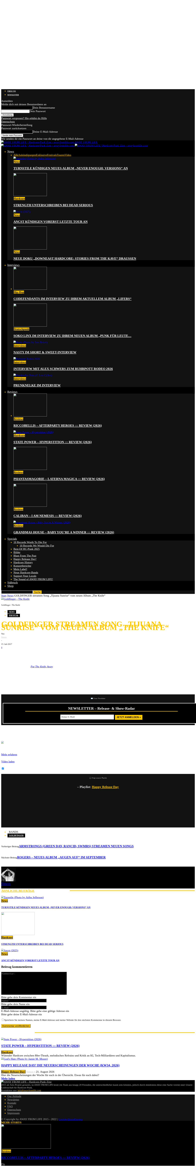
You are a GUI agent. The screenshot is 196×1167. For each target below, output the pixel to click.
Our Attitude (14, 1096)
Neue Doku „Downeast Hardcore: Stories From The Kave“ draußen (74, 258)
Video (68, 154)
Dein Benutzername (44, 107)
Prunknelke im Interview (37, 385)
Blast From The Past (24, 555)
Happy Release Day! (24, 559)
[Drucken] (33, 654)
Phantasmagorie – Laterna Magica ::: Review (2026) (59, 479)
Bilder (16, 552)
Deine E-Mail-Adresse (45, 131)
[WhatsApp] (24, 654)
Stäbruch (12, 582)
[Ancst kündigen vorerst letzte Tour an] (21, 211)
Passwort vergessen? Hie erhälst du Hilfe (24, 118)
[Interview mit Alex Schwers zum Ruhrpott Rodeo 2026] (26, 358)
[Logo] (38, 145)
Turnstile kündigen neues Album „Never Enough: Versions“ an (70, 168)
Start (3, 595)
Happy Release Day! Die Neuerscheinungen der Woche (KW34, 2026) (60, 1065)
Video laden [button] (8, 761)
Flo (3, 1164)
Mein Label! (20, 569)
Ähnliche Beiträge (17, 890)
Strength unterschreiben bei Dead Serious (53, 205)
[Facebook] (5, 654)
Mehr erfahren (9, 754)
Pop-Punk (13, 615)
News (10, 151)
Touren (61, 154)
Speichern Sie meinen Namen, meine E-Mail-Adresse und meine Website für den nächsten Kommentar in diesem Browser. (62, 1020)
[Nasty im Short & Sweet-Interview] (30, 342)
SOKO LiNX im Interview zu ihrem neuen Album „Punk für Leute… (72, 336)
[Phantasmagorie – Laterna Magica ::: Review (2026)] (30, 468)
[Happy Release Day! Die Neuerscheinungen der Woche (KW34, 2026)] (24, 1058)
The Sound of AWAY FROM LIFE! (33, 579)
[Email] (15, 654)
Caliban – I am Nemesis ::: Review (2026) (47, 516)
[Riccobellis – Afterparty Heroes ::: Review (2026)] (30, 415)
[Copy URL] (42, 654)
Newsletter (13, 95)
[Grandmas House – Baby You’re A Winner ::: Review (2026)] (41, 522)
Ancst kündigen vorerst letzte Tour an (50, 221)
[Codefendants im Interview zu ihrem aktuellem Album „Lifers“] (30, 288)
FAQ (10, 1106)
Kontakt (11, 1102)
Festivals (52, 154)
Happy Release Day (105, 787)
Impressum (13, 1113)
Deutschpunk (21, 329)
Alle (15, 154)
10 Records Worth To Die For (30, 542)
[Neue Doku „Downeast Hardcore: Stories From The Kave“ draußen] (30, 248)
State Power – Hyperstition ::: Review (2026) (52, 442)
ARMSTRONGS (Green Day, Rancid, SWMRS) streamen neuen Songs (76, 846)
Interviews (13, 265)
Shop (10, 585)
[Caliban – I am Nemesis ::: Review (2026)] (30, 505)
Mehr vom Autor (52, 890)
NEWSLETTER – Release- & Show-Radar (101, 708)
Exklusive (41, 154)
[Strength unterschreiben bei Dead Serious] (30, 195)
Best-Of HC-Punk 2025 (26, 548)
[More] (54, 654)
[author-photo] (8, 880)
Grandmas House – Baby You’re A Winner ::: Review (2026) (63, 532)
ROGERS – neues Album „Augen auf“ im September (61, 857)
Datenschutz (8, 121)
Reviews (12, 391)
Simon (4, 637)
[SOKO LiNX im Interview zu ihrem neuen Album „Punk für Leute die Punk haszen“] (30, 325)
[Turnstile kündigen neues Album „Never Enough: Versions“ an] (34, 158)
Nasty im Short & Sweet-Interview (44, 352)
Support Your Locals (24, 575)
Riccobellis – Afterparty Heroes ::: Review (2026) (57, 425)
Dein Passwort (38, 111)
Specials (12, 538)
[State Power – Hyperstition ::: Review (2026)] (33, 432)
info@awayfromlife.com (29, 1090)
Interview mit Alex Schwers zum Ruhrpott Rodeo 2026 (63, 369)
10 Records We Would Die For (37, 545)
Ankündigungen (27, 154)
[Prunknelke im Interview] (32, 375)
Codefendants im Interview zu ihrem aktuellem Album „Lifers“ (72, 299)
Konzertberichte (22, 565)
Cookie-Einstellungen (71, 1119)
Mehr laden (8, 1078)
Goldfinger (16, 835)
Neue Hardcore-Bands (25, 572)
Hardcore (19, 198)
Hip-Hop (19, 292)
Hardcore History (23, 562)
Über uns (11, 91)
